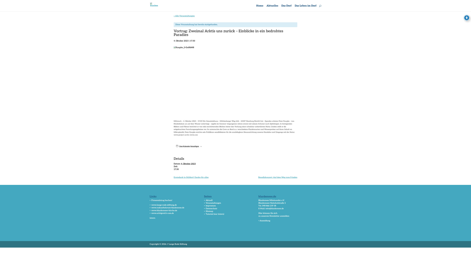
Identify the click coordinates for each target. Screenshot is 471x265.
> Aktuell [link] (208, 200)
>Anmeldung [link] (264, 221)
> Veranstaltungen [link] (212, 203)
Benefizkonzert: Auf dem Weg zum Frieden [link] (277, 177)
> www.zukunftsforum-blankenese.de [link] (167, 208)
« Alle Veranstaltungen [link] (184, 16)
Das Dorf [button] (286, 6)
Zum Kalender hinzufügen (189, 146)
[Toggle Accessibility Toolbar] (467, 18)
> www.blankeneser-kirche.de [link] (163, 210)
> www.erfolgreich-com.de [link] (162, 213)
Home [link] (259, 6)
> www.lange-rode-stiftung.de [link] (163, 205)
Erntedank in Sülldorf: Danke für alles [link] (191, 177)
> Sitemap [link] (208, 211)
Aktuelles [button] (272, 6)
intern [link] (152, 218)
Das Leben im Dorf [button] (305, 6)
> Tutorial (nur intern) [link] (214, 214)
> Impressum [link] (210, 206)
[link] (154, 6)
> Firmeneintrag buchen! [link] (161, 200)
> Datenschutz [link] (210, 208)
